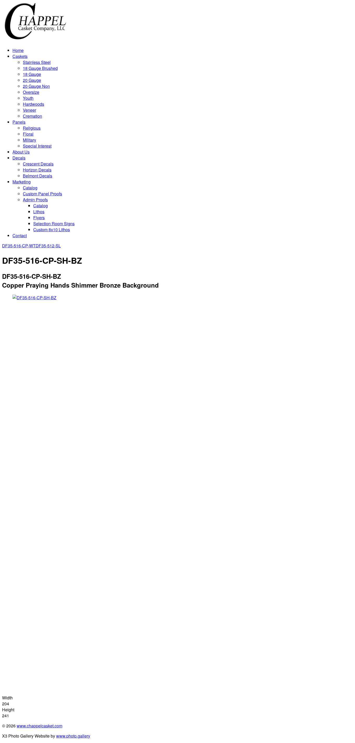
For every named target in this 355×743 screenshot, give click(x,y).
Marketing (21, 182)
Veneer (29, 110)
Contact (19, 235)
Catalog (30, 188)
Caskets (20, 56)
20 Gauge (32, 80)
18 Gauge (32, 74)
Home (18, 50)
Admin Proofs (35, 200)
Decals (18, 158)
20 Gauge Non (36, 86)
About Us (21, 152)
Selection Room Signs (54, 224)
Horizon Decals (37, 170)
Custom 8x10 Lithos (51, 230)
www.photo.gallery (73, 736)
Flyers (39, 218)
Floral (28, 134)
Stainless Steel (37, 62)
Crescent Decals (38, 164)
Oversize (31, 92)
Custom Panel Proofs (42, 194)
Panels (18, 122)
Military (29, 140)
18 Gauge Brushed (40, 68)
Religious (32, 128)
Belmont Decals (37, 176)
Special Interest (37, 146)
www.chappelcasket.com (39, 726)
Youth (28, 98)
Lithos (38, 212)
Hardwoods (33, 104)
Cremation (32, 116)
